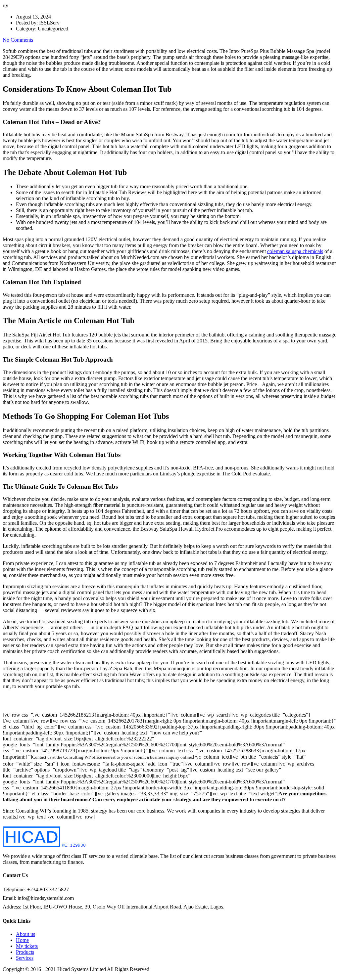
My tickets (27, 946)
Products (25, 952)
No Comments (18, 40)
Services (24, 958)
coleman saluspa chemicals (295, 251)
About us (25, 934)
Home (22, 940)
